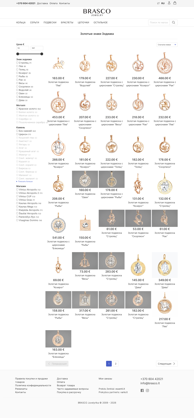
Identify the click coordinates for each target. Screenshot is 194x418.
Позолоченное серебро (32, 122)
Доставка (42, 3)
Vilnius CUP (25, 196)
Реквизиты (21, 388)
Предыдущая (59, 363)
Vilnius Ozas (25, 199)
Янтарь (23, 144)
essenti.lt (120, 388)
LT (158, 3)
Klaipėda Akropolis (29, 210)
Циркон (23, 134)
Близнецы (24, 96)
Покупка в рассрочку (69, 392)
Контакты (64, 3)
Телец (22, 69)
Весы (21, 83)
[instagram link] (147, 391)
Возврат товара (66, 385)
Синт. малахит (27, 178)
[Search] (173, 22)
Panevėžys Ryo (27, 216)
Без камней (25, 130)
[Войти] (169, 3)
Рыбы (22, 76)
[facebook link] (142, 391)
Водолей (23, 90)
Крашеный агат (27, 151)
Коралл (23, 161)
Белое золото (26, 112)
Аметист (23, 141)
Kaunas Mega (26, 206)
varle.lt (124, 392)
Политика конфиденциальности (33, 385)
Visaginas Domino (28, 220)
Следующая (164, 363)
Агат (21, 147)
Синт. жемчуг (26, 158)
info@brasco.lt (150, 383)
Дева (21, 100)
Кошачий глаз (26, 137)
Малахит (23, 175)
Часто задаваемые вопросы (73, 388)
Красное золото (27, 108)
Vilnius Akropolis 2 (29, 193)
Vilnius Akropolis (27, 189)
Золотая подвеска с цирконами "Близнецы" (58, 245)
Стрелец (23, 62)
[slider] (17, 53)
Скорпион (24, 86)
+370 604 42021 (25, 3)
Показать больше (25, 181)
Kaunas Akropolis (28, 203)
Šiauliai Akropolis (28, 213)
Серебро (23, 118)
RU (163, 3)
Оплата (54, 3)
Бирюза (23, 168)
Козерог (23, 73)
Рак (21, 79)
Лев (21, 66)
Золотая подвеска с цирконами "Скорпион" (85, 124)
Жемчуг (23, 154)
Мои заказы (105, 378)
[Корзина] (175, 3)
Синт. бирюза (26, 171)
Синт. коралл (26, 164)
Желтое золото (27, 115)
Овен (21, 93)
